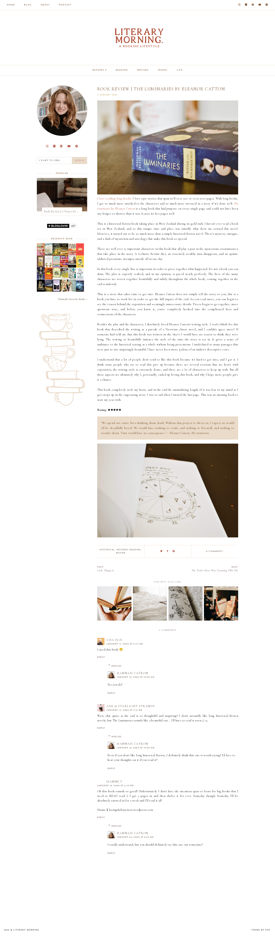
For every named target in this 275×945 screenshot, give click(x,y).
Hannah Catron (132, 673)
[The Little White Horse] (80, 290)
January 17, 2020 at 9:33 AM (124, 644)
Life (180, 70)
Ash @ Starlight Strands (130, 706)
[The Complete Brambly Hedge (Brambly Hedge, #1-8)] (56, 276)
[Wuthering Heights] (56, 291)
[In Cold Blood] (49, 254)
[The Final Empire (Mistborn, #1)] (80, 278)
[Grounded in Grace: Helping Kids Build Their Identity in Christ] (72, 278)
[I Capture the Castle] (80, 267)
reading (135, 550)
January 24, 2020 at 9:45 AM (135, 837)
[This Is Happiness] (49, 290)
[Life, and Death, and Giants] (64, 290)
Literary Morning (26, 930)
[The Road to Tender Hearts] (72, 254)
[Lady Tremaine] (41, 290)
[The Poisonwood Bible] (49, 278)
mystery (122, 550)
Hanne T (114, 781)
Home (11, 5)
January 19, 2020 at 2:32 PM (115, 786)
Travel (163, 70)
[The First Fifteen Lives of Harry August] (41, 278)
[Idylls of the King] (72, 267)
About (45, 5)
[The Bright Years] (41, 254)
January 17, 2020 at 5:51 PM (124, 710)
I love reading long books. (114, 198)
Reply (101, 657)
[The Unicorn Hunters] (56, 254)
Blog (28, 5)
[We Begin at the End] (64, 254)
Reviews (98, 70)
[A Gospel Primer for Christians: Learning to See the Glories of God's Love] (41, 266)
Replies (117, 666)
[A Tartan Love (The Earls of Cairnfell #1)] (72, 290)
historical (107, 550)
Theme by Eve (260, 930)
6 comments (214, 551)
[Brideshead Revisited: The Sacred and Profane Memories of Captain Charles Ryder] (64, 278)
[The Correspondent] (49, 266)
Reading (122, 70)
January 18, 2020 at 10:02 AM (135, 677)
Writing (143, 70)
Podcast (65, 5)
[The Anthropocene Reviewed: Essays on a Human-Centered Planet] (64, 266)
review (121, 553)
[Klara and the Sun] (80, 254)
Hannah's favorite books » (72, 299)
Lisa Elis (114, 640)
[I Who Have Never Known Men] (56, 266)
